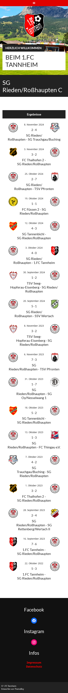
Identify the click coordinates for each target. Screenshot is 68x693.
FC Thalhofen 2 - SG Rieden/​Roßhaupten (34, 162)
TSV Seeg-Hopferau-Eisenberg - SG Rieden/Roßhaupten (34, 340)
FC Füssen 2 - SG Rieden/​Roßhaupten (34, 211)
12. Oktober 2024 (34, 223)
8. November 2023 (34, 325)
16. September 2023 (34, 538)
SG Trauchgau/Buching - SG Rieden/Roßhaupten (34, 472)
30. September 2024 (34, 272)
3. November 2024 (34, 149)
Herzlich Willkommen (23, 48)
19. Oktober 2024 (34, 198)
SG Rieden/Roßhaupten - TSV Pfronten (34, 367)
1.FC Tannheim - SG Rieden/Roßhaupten (34, 552)
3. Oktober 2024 (34, 247)
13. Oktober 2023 (34, 432)
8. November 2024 (34, 124)
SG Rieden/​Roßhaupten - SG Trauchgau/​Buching (34, 137)
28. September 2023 (34, 510)
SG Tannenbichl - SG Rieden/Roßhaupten (34, 420)
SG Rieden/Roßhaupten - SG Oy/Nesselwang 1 (34, 394)
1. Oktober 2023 (34, 485)
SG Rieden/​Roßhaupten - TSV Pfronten (34, 187)
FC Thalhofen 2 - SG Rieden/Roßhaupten (34, 498)
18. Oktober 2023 (34, 407)
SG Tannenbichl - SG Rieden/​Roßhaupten (34, 236)
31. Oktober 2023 (34, 379)
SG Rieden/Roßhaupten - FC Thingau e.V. (34, 445)
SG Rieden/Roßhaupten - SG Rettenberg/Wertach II (34, 525)
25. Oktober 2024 (34, 174)
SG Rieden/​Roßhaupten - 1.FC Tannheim (34, 261)
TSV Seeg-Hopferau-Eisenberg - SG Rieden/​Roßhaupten (34, 287)
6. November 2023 (34, 354)
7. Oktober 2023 (34, 457)
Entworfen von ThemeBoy (12, 689)
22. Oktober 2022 (34, 563)
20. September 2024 (34, 301)
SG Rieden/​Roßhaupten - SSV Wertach (34, 314)
